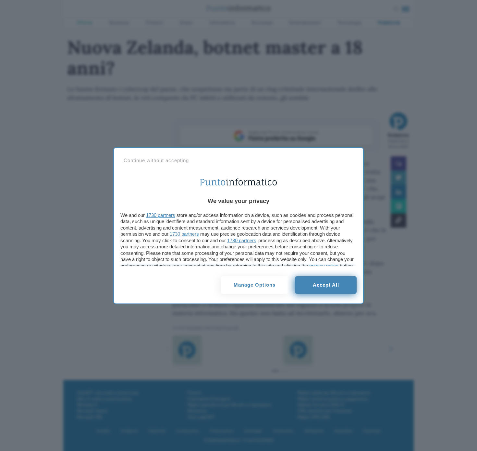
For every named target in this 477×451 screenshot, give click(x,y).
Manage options (254, 285)
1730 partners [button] (160, 215)
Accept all (326, 285)
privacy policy (323, 265)
